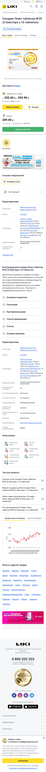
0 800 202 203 (23, 659)
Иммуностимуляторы (28, 210)
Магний (31, 223)
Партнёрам (7, 729)
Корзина (42, 6)
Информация (8, 722)
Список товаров (36, 6)
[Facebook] (14, 695)
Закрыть (44, 738)
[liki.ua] (12, 6)
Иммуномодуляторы (28, 207)
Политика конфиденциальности (23, 768)
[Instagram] (20, 695)
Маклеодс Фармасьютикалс (31, 423)
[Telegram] (31, 695)
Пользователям (9, 716)
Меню (4, 7)
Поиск (31, 6)
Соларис (23, 214)
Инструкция (14, 192)
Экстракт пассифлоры (29, 235)
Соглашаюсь (23, 761)
